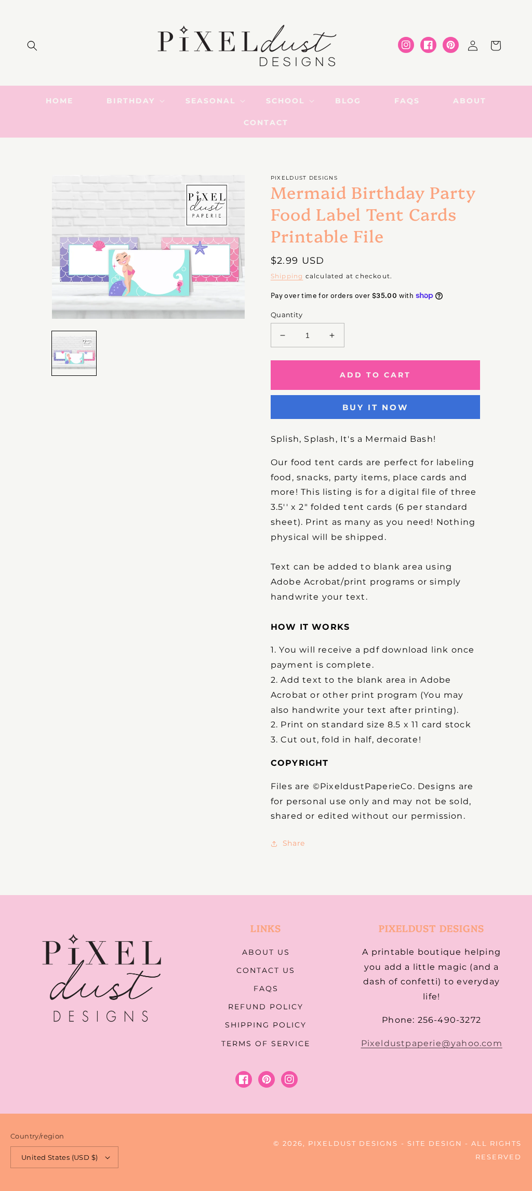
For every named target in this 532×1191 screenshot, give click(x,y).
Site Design (434, 1143)
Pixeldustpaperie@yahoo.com (431, 1043)
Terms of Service (265, 1043)
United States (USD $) (59, 1157)
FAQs (266, 988)
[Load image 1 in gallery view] (74, 353)
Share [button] (294, 843)
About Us (266, 952)
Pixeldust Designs (353, 1143)
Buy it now (375, 407)
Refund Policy (265, 1006)
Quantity (286, 314)
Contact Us (265, 970)
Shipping (287, 276)
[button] (32, 45)
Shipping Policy (266, 1025)
